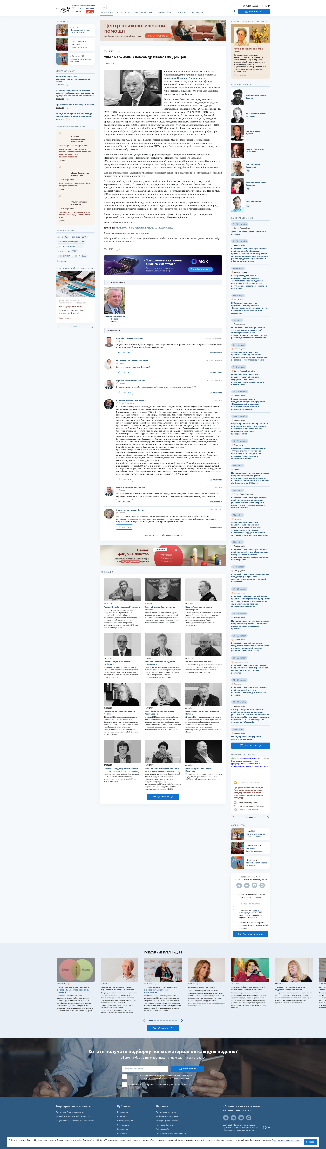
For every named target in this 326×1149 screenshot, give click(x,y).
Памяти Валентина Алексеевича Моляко (119, 712)
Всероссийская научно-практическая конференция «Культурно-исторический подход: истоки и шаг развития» (249, 691)
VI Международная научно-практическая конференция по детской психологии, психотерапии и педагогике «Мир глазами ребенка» (249, 356)
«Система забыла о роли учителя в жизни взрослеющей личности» (248, 988)
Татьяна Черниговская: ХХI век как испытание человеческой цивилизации (161, 990)
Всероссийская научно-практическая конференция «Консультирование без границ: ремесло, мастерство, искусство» (249, 669)
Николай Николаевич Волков (256, 96)
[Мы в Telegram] (239, 885)
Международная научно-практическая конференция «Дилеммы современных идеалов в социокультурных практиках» (250, 625)
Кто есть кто (124, 12)
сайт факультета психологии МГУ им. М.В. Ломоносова (144, 227)
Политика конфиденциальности (171, 1133)
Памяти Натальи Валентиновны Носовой (160, 608)
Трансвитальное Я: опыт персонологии (75, 104)
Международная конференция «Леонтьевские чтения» (246, 737)
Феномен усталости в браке (201, 987)
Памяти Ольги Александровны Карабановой (159, 712)
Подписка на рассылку (166, 1112)
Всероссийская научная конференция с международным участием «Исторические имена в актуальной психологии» (250, 578)
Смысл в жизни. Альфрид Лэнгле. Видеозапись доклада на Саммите (117, 988)
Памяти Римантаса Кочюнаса (199, 661)
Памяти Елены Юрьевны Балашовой (162, 768)
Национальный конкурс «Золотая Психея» (75, 1120)
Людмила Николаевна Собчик (130, 510)
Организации (164, 12)
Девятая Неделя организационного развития (248, 232)
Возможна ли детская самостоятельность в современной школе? (73, 79)
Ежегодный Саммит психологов (70, 1112)
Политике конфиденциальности (287, 1140)
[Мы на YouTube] (254, 885)
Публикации (106, 12)
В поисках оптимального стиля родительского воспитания (290, 988)
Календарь (197, 12)
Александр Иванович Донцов (180, 78)
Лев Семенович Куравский (253, 165)
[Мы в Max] (262, 885)
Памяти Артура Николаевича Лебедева (118, 662)
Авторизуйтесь (152, 535)
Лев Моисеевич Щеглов (253, 132)
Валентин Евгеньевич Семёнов (131, 400)
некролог (110, 63)
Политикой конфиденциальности (250, 911)
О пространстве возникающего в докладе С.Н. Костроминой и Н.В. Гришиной (73, 990)
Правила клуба (162, 1129)
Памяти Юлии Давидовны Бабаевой (121, 768)
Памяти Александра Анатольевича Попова (202, 712)
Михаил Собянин (253, 201)
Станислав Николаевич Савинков (132, 360)
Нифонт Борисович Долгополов (255, 150)
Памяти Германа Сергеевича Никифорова (198, 608)
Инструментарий (144, 12)
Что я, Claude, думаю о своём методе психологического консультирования (74, 114)
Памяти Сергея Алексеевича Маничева (198, 769)
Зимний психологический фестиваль (73, 1116)
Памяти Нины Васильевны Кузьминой (122, 607)
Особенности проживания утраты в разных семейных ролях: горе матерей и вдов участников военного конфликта (75, 93)
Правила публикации (165, 1125)
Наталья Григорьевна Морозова (256, 114)
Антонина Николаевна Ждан (249, 48)
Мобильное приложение (167, 1116)
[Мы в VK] (247, 885)
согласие (247, 915)
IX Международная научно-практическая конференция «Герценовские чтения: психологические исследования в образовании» (247, 379)
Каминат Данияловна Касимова (256, 183)
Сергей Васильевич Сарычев (130, 338)
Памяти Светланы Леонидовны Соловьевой (160, 662)
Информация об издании (167, 1120)
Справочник (181, 12)
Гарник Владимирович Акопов (130, 380)
